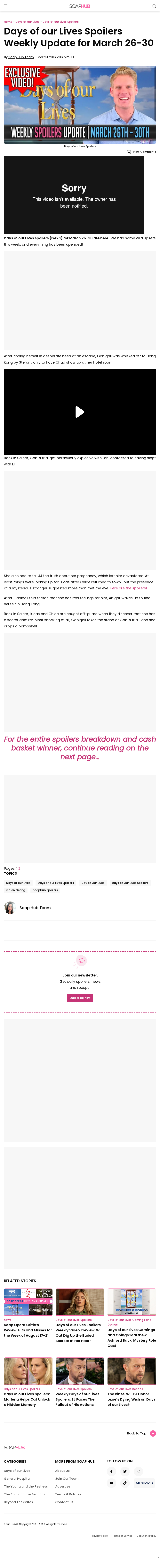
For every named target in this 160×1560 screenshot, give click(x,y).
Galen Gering (15, 890)
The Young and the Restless (26, 1486)
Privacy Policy (100, 1535)
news (7, 1320)
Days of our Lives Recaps (125, 1389)
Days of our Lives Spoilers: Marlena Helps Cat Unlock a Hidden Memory (27, 1399)
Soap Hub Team (21, 57)
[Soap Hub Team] (12, 907)
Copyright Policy (146, 1535)
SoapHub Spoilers (45, 890)
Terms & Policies (68, 1494)
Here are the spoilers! (128, 588)
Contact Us (64, 1502)
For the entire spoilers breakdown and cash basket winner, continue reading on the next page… (80, 748)
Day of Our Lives (93, 883)
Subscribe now (80, 998)
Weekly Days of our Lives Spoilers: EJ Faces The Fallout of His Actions (77, 1399)
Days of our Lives (18, 883)
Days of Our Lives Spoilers (130, 883)
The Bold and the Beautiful (24, 1494)
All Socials (144, 1483)
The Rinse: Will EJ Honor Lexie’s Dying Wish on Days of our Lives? (132, 1399)
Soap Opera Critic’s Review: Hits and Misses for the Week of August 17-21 (28, 1330)
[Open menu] (5, 6)
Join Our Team (66, 1478)
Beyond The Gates (18, 1502)
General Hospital (17, 1478)
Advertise (62, 1486)
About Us (62, 1471)
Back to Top (136, 1433)
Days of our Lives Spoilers (56, 883)
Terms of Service (122, 1535)
